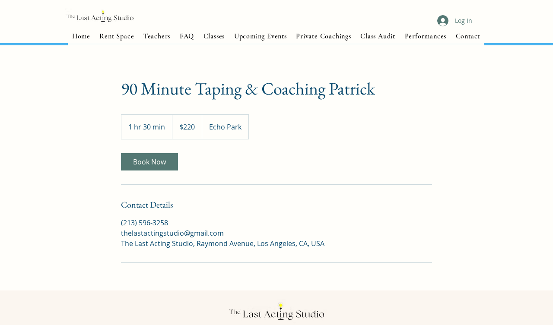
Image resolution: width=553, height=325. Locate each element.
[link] (149, 161)
